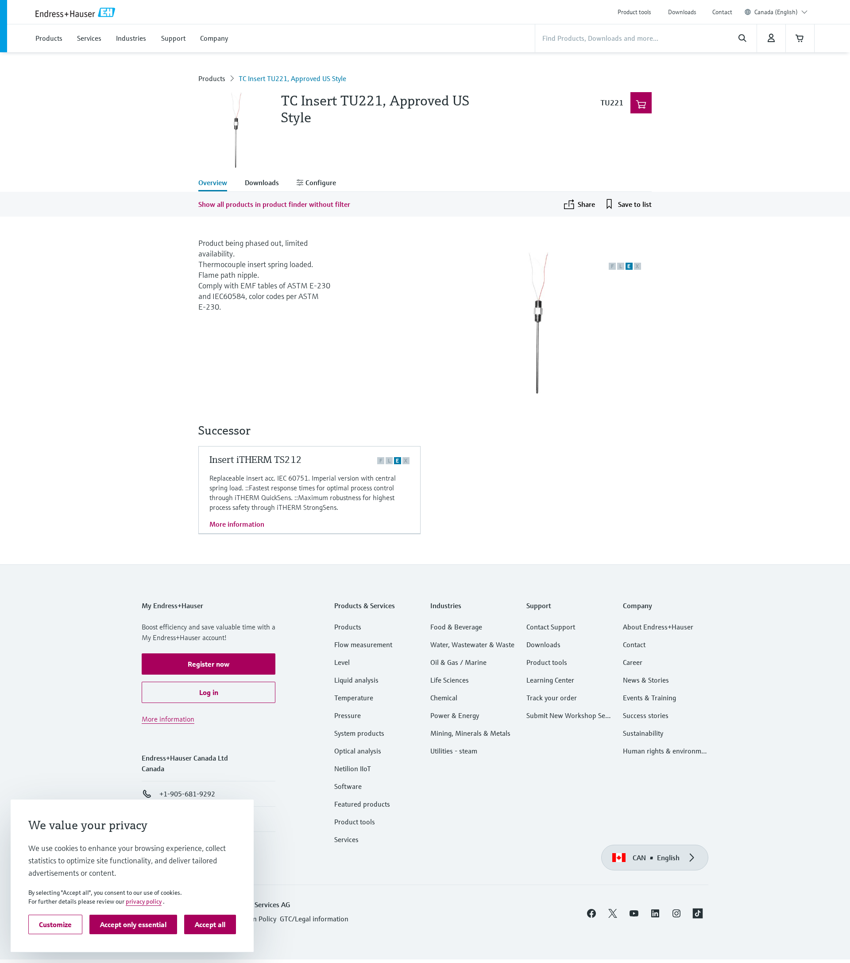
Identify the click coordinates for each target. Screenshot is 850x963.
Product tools (634, 12)
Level (342, 662)
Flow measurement (363, 644)
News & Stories (646, 680)
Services (346, 839)
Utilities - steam (453, 750)
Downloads (682, 12)
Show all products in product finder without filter (274, 204)
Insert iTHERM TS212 (255, 460)
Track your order (551, 697)
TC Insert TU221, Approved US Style (292, 78)
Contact (722, 12)
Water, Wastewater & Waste (472, 644)
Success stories (645, 715)
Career (632, 662)
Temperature (353, 697)
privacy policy (144, 901)
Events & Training (649, 697)
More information (236, 524)
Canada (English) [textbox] (776, 12)
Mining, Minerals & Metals (470, 733)
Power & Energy (454, 715)
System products (359, 733)
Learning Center (550, 680)
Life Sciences (449, 680)
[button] (208, 664)
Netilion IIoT (352, 768)
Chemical (443, 697)
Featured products (362, 804)
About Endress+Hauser (658, 626)
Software (348, 786)
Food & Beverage (456, 626)
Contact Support (550, 626)
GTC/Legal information (314, 918)
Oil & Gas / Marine (458, 662)
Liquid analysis (356, 680)
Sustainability (643, 733)
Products (211, 78)
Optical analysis (357, 750)
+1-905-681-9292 (187, 793)
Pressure (347, 715)
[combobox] (781, 12)
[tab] (217, 183)
